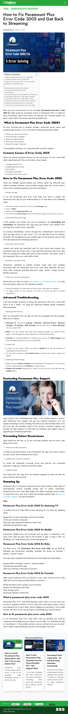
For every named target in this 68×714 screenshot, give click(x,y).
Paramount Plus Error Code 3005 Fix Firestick (21, 101)
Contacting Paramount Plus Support (17, 88)
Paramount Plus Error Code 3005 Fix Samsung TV (21, 94)
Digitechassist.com (22, 709)
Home (6, 9)
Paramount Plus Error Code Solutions (24, 9)
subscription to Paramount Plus (42, 281)
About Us (6, 703)
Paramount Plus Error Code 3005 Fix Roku (20, 99)
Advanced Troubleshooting (14, 84)
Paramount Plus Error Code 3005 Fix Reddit (20, 96)
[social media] (57, 709)
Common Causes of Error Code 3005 (17, 79)
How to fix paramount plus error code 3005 (20, 105)
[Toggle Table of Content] (36, 74)
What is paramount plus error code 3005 (19, 103)
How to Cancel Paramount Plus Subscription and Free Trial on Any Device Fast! (12, 658)
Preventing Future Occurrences (15, 90)
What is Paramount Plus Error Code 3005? (19, 77)
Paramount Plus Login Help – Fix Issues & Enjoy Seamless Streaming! (54, 660)
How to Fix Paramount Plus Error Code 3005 (19, 81)
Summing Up (9, 92)
